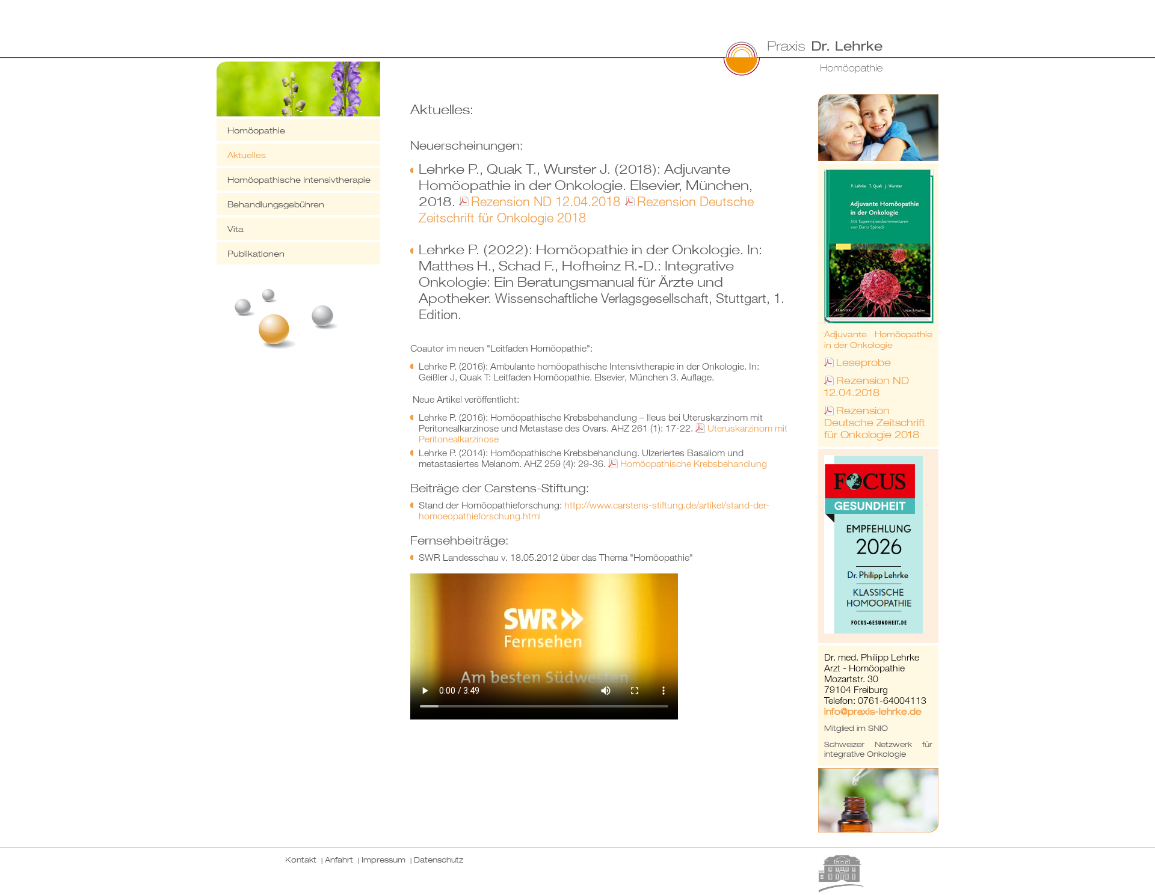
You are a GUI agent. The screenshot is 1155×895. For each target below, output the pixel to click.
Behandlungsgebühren (275, 204)
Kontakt (300, 859)
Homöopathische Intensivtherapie (299, 179)
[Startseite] (665, 59)
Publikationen (256, 253)
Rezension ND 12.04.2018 (547, 201)
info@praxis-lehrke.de (873, 711)
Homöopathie (256, 130)
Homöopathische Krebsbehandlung (693, 463)
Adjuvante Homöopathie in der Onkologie (878, 339)
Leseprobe (863, 362)
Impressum (383, 859)
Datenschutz (438, 859)
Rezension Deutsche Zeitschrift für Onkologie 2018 (586, 209)
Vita (235, 229)
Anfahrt (339, 859)
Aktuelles (246, 155)
